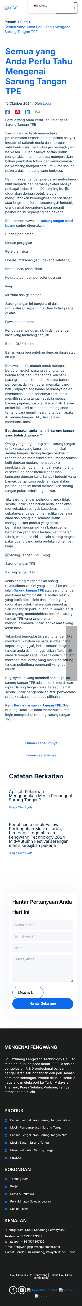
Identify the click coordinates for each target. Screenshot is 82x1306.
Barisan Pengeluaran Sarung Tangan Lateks (40, 1120)
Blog (12, 807)
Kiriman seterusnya (41, 755)
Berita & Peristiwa (22, 1194)
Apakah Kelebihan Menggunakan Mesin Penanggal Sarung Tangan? (40, 795)
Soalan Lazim (19, 1209)
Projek (14, 1186)
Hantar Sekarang (42, 1003)
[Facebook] (7, 112)
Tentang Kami (19, 1179)
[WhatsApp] (37, 112)
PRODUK (16, 1157)
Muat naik (25, 992)
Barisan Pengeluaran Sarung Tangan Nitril (39, 1135)
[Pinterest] (17, 112)
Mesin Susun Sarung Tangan (30, 1142)
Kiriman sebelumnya (41, 743)
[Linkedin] (27, 112)
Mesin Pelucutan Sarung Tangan (32, 1150)
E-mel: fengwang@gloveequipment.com (32, 1247)
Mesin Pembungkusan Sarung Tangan (36, 1127)
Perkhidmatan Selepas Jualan (30, 1201)
